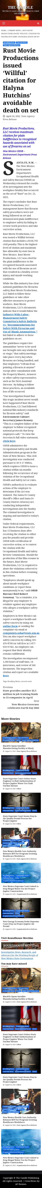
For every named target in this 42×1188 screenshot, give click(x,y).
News (18, 740)
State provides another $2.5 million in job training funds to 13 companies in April (20, 692)
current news (26, 681)
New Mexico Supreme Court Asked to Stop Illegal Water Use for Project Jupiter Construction (20, 888)
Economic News (8, 740)
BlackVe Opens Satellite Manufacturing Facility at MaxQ (18, 747)
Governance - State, (10, 843)
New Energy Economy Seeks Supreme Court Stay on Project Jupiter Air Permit (21, 923)
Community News (9, 738)
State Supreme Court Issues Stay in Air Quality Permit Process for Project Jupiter (20, 818)
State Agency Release (12, 45)
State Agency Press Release (27, 751)
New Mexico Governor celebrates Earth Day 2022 (23, 704)
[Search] (38, 23)
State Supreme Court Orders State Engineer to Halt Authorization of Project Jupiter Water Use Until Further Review (19, 782)
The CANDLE (20, 7)
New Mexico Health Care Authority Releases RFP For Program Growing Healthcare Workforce (20, 853)
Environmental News (23, 773)
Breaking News (9, 42)
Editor (19, 789)
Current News (22, 42)
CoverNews (30, 1181)
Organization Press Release (13, 881)
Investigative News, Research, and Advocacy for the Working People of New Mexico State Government (19, 955)
